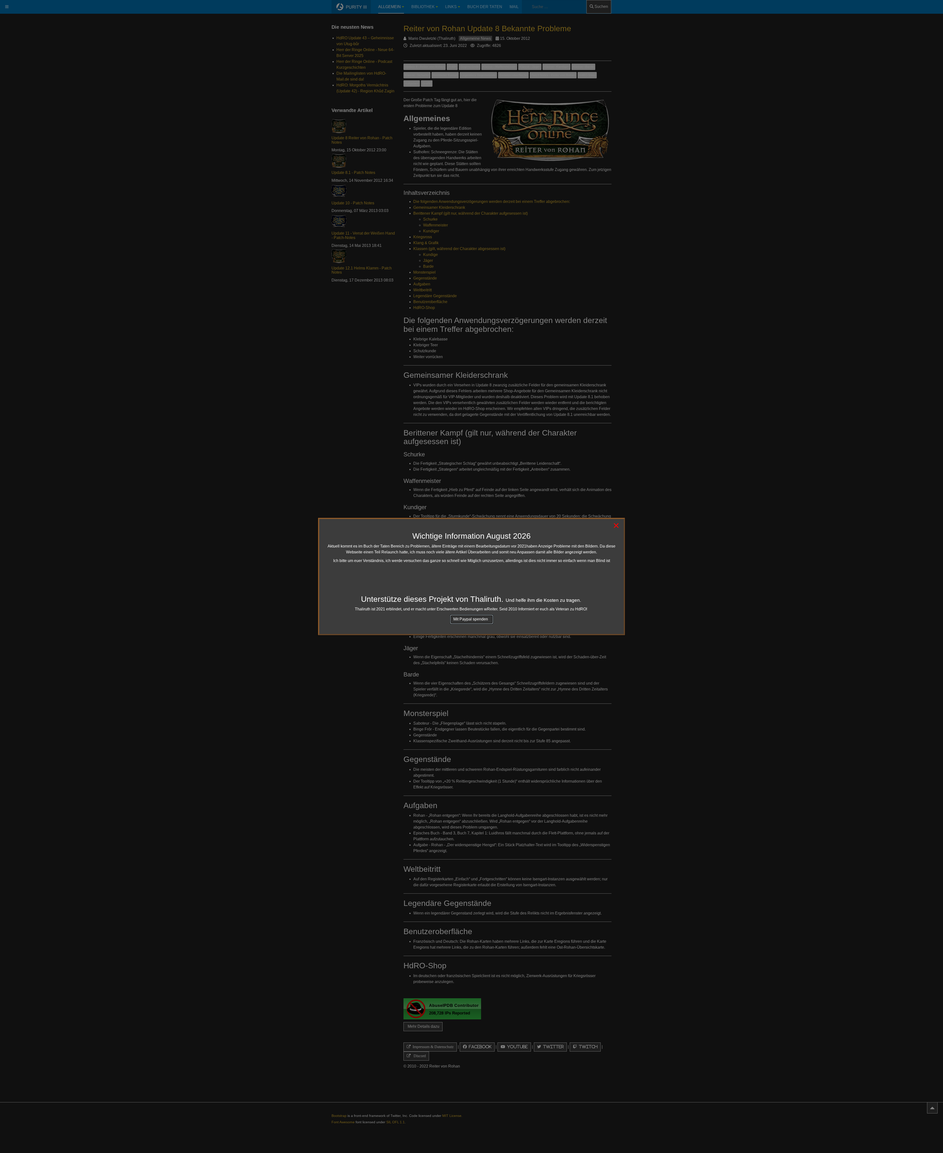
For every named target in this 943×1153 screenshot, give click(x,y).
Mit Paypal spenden (471, 619)
